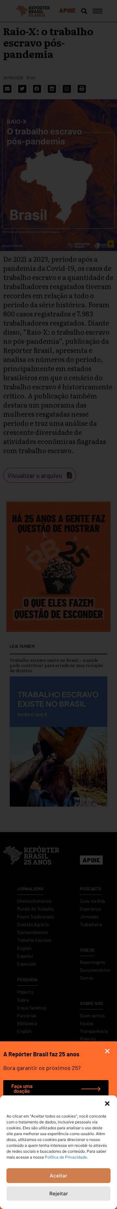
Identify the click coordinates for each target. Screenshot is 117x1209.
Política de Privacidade (66, 1157)
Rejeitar (58, 1193)
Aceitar (58, 1176)
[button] (107, 1103)
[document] (58, 604)
